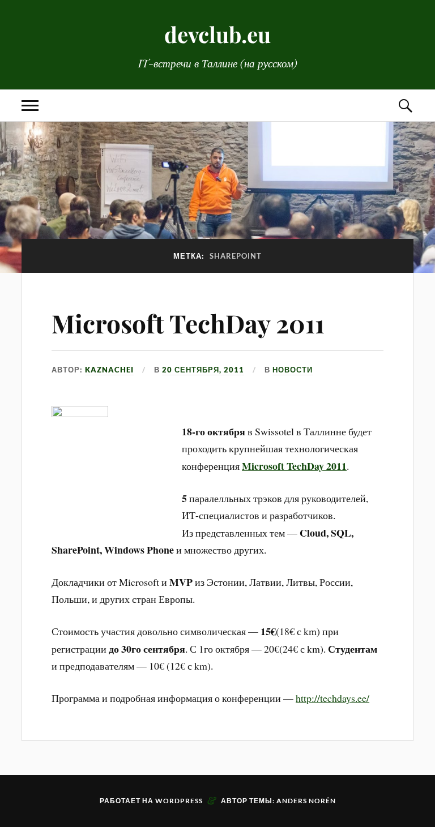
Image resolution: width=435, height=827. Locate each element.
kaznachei (109, 369)
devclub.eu (217, 34)
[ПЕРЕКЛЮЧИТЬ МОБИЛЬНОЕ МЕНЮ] (30, 105)
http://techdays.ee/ (332, 698)
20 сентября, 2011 (203, 369)
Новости (292, 369)
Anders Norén (306, 800)
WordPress (179, 800)
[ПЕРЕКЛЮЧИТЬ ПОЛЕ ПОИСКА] (404, 105)
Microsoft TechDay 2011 (188, 323)
